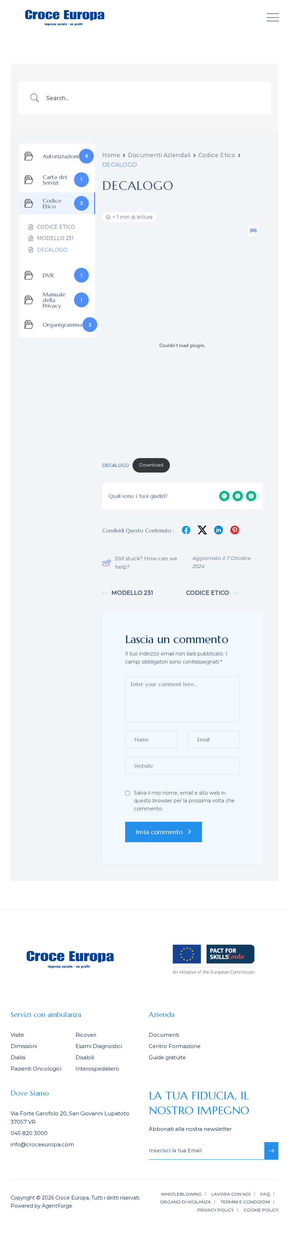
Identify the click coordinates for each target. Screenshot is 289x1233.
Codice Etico (216, 155)
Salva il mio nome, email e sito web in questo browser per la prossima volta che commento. (184, 801)
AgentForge (57, 1206)
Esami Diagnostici (98, 1046)
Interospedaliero (97, 1068)
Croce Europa (72, 1198)
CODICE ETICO (207, 593)
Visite (17, 1034)
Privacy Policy (215, 1210)
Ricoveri (85, 1034)
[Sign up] (271, 1151)
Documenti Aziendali (159, 155)
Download (151, 465)
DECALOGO (115, 465)
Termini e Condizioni (245, 1201)
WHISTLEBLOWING (181, 1194)
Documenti (164, 1034)
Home (111, 155)
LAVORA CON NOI (231, 1194)
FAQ (265, 1194)
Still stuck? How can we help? (146, 562)
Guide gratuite (167, 1057)
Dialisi (18, 1057)
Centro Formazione (175, 1046)
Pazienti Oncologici (36, 1068)
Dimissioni (24, 1046)
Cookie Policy (261, 1210)
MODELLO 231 (132, 593)
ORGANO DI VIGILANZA (185, 1201)
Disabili (84, 1057)
